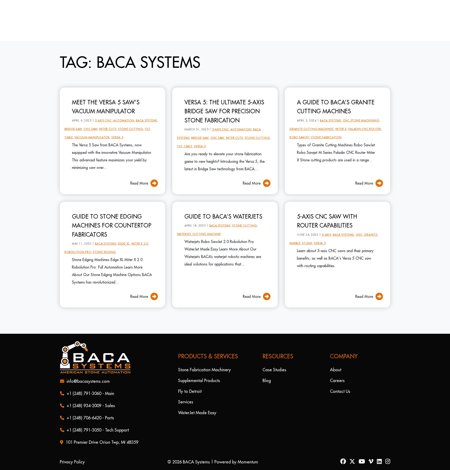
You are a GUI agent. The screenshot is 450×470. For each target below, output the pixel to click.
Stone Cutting (130, 121)
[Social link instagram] (387, 462)
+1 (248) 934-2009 (84, 405)
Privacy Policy (72, 462)
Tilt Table (184, 138)
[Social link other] (372, 462)
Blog (266, 380)
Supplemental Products (199, 380)
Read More (139, 175)
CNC (359, 227)
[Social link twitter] (354, 462)
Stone (307, 235)
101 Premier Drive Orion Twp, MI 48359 (102, 442)
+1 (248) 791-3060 (84, 393)
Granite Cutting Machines (311, 121)
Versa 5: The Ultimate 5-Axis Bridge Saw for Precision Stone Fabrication (224, 103)
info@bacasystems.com (88, 381)
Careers (337, 380)
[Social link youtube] (363, 462)
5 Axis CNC (103, 113)
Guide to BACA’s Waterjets (223, 208)
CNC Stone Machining (361, 113)
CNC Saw (90, 121)
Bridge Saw (73, 121)
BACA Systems (146, 113)
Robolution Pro (77, 244)
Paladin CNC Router (364, 121)
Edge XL (124, 236)
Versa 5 (117, 130)
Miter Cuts (107, 121)
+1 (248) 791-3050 (84, 430)
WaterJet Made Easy (197, 412)
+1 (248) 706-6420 (84, 418)
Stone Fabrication (326, 130)
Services (185, 402)
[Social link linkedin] (381, 462)
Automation (123, 113)
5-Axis (326, 227)
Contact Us (340, 391)
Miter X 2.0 (139, 236)
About (335, 369)
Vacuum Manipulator (92, 130)
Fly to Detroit (190, 391)
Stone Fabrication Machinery (204, 369)
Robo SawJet (299, 130)
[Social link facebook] (344, 462)
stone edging (104, 244)
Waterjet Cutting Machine (199, 226)
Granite (370, 227)
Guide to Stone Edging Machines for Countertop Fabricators (111, 218)
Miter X (341, 121)
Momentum (248, 462)
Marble (294, 235)
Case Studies (274, 369)
